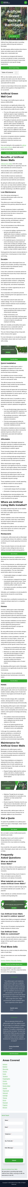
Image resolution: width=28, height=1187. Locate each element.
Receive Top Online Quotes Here (14, 964)
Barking (19, 960)
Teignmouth (6, 1090)
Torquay (5, 1098)
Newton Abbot (6, 1086)
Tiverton (5, 1071)
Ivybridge (5, 1095)
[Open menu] (25, 2)
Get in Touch (14, 553)
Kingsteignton (6, 1078)
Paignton (5, 1105)
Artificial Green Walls (6, 163)
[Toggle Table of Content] (15, 72)
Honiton (5, 1081)
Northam (3, 960)
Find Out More (14, 359)
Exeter (4, 1074)
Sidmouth (5, 1093)
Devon (4, 1100)
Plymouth (5, 1102)
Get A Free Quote (14, 1053)
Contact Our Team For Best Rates (14, 152)
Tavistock (5, 1076)
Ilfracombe (14, 960)
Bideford (8, 960)
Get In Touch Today (14, 67)
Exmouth (5, 1083)
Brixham (5, 1107)
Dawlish (5, 1088)
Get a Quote (13, 36)
